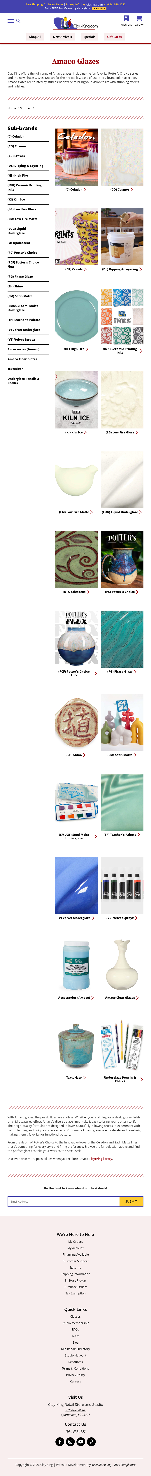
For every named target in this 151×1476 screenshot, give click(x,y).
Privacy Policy (75, 1375)
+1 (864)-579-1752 (114, 4)
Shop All (35, 37)
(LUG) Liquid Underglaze (17, 231)
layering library (101, 1159)
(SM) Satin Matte (20, 296)
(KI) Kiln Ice (16, 199)
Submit (131, 1201)
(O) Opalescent (19, 243)
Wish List (126, 24)
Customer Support (76, 1261)
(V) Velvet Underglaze (24, 330)
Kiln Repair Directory (75, 1349)
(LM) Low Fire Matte (23, 219)
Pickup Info (73, 4)
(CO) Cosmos (17, 146)
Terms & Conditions (75, 1368)
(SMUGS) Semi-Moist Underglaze (23, 308)
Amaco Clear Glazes (22, 359)
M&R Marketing (101, 1465)
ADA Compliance (125, 1465)
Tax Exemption (76, 1293)
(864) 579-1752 (76, 1431)
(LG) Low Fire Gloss (22, 209)
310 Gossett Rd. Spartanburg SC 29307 (75, 1412)
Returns (75, 1268)
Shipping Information (75, 1274)
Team (75, 1336)
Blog (76, 1342)
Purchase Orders (75, 1287)
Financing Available (75, 1254)
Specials (89, 37)
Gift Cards (114, 37)
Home (12, 108)
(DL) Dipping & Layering (25, 166)
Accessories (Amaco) (23, 349)
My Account (75, 1248)
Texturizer (15, 369)
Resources (75, 1362)
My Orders (75, 1242)
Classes (75, 1317)
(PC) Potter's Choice (22, 253)
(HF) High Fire (18, 175)
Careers (75, 1381)
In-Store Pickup (75, 1280)
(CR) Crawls (16, 156)
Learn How (99, 8)
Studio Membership (75, 1323)
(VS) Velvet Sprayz (21, 340)
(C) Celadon (16, 136)
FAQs (75, 1329)
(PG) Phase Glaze (20, 277)
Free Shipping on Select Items (44, 4)
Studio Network (75, 1355)
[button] (93, 4)
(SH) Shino (15, 286)
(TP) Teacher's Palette (24, 320)
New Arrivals (62, 37)
